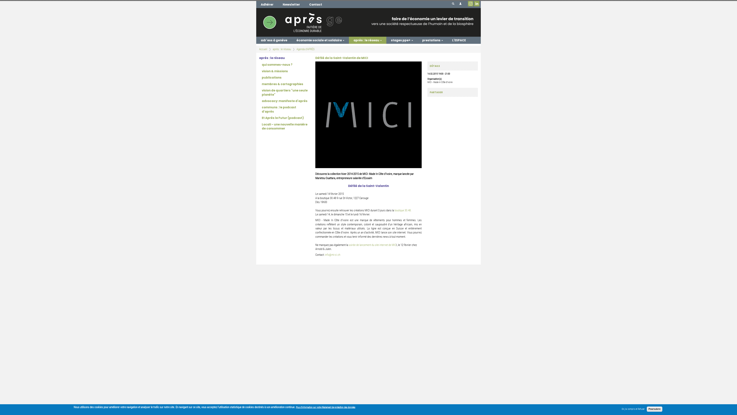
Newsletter (291, 4)
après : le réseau (367, 40)
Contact (315, 4)
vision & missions (275, 71)
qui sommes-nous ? (277, 65)
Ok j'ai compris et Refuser (633, 409)
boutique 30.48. (402, 210)
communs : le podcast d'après (279, 109)
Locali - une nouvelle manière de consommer (284, 126)
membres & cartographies (282, 84)
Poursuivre (655, 409)
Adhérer (267, 4)
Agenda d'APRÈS (306, 49)
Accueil (263, 49)
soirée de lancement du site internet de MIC (372, 245)
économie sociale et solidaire (319, 40)
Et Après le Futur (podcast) (283, 118)
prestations (431, 40)
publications (272, 78)
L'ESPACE (459, 40)
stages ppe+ (401, 40)
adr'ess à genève (274, 40)
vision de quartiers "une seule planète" (285, 92)
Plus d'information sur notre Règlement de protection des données (325, 407)
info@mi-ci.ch (332, 254)
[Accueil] (368, 22)
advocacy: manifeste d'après (284, 101)
